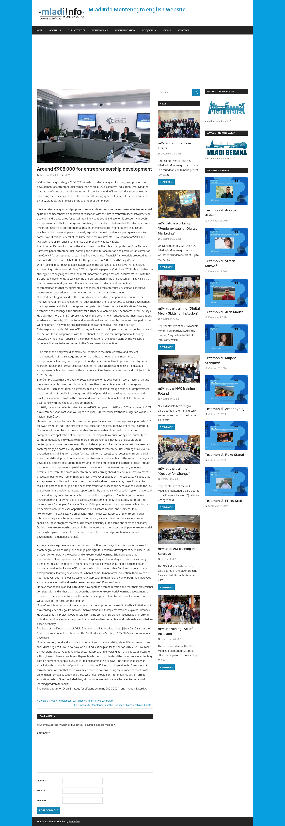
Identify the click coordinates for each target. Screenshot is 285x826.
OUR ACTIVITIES (76, 30)
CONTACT (183, 30)
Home (38, 30)
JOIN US (167, 30)
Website (41, 800)
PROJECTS (147, 30)
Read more (166, 182)
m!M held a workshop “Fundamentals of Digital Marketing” (177, 228)
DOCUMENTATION (125, 30)
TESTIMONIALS (100, 30)
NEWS (67, 175)
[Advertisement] (145, 64)
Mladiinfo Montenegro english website (137, 9)
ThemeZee (74, 821)
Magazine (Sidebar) (218, 170)
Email (41, 790)
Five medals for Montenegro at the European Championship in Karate (112, 705)
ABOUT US (55, 30)
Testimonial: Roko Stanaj (224, 454)
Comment (43, 732)
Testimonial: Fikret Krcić (223, 500)
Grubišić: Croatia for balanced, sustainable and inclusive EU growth (75, 700)
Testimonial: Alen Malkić (224, 312)
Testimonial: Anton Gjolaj (224, 408)
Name (41, 780)
